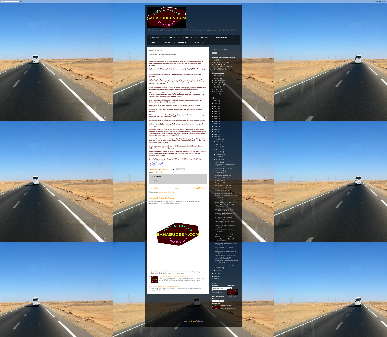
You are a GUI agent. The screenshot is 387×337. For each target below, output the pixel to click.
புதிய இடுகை (154, 188)
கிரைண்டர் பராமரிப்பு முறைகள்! (223, 236)
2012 (215, 137)
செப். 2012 (219, 146)
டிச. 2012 (219, 139)
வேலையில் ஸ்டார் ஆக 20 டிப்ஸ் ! (224, 168)
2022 (215, 111)
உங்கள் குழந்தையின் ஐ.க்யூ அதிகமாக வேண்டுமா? (172, 276)
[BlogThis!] (178, 169)
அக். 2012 (219, 144)
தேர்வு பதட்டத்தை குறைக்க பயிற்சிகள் (225, 255)
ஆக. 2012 (219, 149)
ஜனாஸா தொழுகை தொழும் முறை (160, 270)
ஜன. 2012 (219, 270)
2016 (215, 126)
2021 (215, 114)
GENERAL (204, 38)
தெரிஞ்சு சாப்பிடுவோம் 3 (222, 178)
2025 (215, 103)
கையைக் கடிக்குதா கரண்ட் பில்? (224, 193)
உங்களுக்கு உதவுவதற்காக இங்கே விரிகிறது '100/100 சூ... (224, 209)
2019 (215, 119)
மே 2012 (218, 157)
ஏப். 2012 (218, 159)
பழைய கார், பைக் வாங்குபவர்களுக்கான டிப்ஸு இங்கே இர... (226, 213)
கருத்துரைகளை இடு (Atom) (166, 192)
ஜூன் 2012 (219, 154)
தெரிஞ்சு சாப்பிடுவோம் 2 (222, 180)
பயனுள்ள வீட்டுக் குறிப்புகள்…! (223, 190)
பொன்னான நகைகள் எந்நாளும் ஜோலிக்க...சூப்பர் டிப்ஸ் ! (223, 218)
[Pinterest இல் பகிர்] (184, 169)
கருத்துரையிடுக (157, 180)
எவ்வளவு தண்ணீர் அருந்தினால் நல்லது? (162, 198)
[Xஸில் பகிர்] (180, 169)
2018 (215, 121)
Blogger (193, 321)
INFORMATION (221, 38)
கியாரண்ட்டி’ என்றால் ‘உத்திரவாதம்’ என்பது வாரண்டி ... (224, 239)
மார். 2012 (219, 162)
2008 (215, 279)
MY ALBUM (182, 43)
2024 (215, 106)
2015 (215, 129)
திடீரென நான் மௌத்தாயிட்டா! (223, 185)
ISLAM (152, 43)
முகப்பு (176, 188)
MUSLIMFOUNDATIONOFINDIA (223, 67)
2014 (215, 131)
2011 (215, 273)
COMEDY (171, 38)
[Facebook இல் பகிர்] (182, 169)
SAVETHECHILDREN (220, 64)
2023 (215, 108)
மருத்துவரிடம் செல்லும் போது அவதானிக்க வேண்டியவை (166, 286)
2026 (215, 101)
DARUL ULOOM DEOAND (221, 62)
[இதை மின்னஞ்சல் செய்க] (177, 169)
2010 (215, 276)
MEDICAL (166, 43)
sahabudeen (227, 305)
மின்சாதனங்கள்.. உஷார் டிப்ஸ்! (223, 258)
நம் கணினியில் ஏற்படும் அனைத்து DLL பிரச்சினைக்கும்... (226, 165)
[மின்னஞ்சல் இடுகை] (172, 169)
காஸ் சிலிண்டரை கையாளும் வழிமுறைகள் (226, 264)
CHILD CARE (155, 38)
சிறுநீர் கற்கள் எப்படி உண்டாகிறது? (224, 234)
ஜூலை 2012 (219, 152)
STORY (196, 43)
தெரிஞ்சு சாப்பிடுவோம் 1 (222, 183)
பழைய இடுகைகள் (200, 188)
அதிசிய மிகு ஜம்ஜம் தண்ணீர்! (223, 175)
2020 (215, 116)
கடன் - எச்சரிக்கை (220, 200)
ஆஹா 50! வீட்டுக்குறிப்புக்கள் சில (224, 202)
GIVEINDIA (217, 60)
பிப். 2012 (219, 268)
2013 (215, 134)
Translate (219, 292)
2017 (215, 124)
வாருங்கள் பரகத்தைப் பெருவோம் (224, 188)
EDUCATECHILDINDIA (220, 69)
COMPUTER (187, 38)
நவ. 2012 (219, 141)
